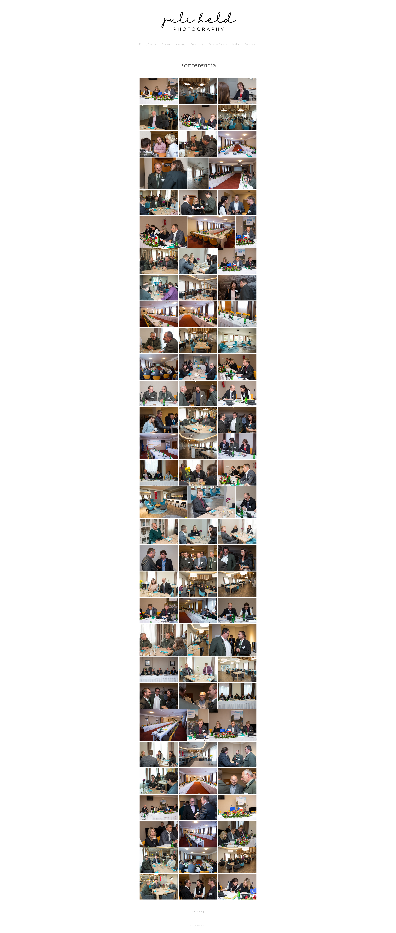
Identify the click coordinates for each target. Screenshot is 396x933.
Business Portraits (218, 44)
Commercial (197, 44)
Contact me (251, 44)
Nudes (235, 44)
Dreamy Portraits (147, 44)
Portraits (166, 44)
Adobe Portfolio (201, 926)
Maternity (180, 44)
